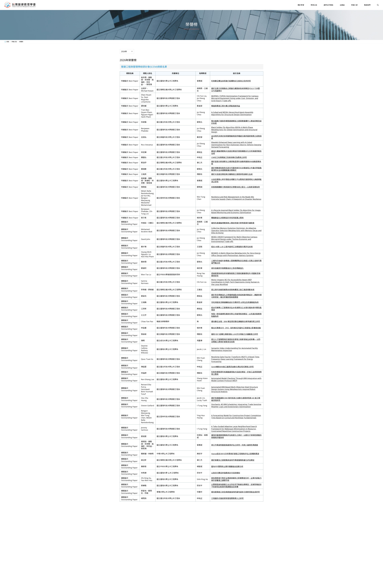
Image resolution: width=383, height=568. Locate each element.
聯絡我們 (367, 5)
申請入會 (354, 5)
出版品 (342, 5)
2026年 (124, 51)
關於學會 (301, 5)
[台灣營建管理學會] (20, 5)
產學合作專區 (328, 5)
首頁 (7, 42)
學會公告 (314, 5)
